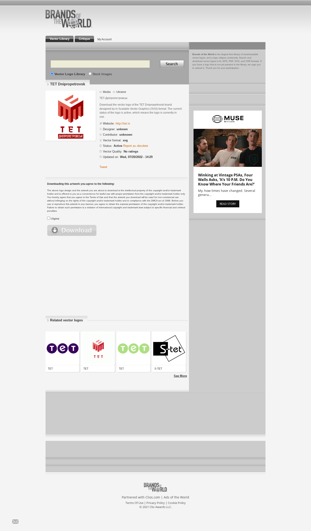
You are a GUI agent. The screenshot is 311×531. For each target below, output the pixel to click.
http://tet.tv (123, 123)
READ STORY (228, 204)
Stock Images (102, 74)
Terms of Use (134, 503)
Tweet (103, 167)
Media (107, 92)
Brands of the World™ (69, 19)
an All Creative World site (83, 28)
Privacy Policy (155, 503)
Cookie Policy (177, 503)
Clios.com (152, 497)
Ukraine (121, 92)
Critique (84, 39)
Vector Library (59, 39)
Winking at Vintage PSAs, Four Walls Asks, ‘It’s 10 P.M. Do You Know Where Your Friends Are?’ (226, 180)
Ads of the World (176, 497)
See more (180, 376)
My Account (104, 39)
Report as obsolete (135, 145)
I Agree (55, 218)
